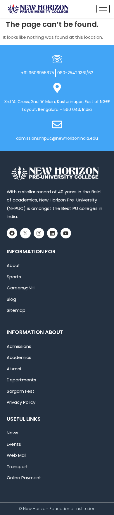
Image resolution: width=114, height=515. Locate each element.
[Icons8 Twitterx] (25, 233)
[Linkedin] (52, 233)
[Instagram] (39, 233)
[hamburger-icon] (103, 9)
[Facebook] (12, 233)
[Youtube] (66, 233)
